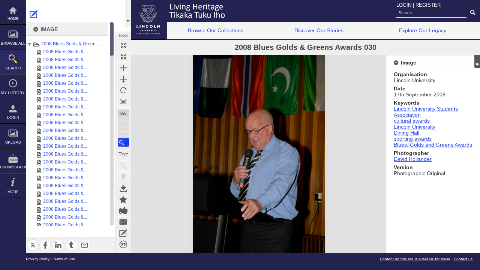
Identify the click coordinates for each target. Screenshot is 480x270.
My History (13, 93)
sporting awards (413, 139)
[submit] (472, 13)
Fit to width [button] (123, 68)
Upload (13, 142)
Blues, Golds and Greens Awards (433, 145)
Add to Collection (123, 199)
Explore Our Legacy (422, 30)
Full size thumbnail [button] (123, 45)
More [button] (13, 192)
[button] (123, 142)
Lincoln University (414, 127)
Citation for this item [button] (123, 244)
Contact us (463, 259)
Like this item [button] (123, 210)
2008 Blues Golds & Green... (70, 43)
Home (13, 18)
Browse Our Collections (215, 30)
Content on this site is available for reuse (415, 259)
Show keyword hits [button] (123, 165)
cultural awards (412, 121)
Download (123, 188)
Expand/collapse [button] (477, 61)
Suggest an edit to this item (34, 14)
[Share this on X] (33, 240)
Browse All (13, 43)
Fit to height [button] (123, 79)
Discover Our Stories (319, 30)
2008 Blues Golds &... (65, 51)
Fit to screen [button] (123, 56)
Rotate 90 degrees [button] (123, 90)
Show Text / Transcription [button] (123, 154)
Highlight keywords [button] (123, 177)
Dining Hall (406, 133)
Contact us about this (123, 222)
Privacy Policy (38, 259)
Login (13, 118)
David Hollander (413, 159)
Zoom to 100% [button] (123, 101)
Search (13, 68)
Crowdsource (13, 167)
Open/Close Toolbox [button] (128, 13)
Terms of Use (64, 259)
